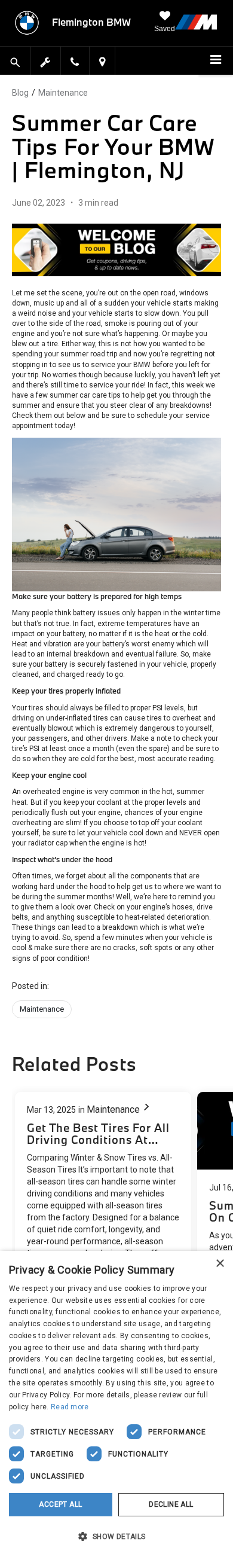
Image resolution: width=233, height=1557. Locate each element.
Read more (70, 1407)
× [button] (219, 1263)
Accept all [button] (60, 1504)
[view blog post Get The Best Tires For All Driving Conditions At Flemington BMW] (103, 1195)
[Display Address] (102, 63)
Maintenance (63, 92)
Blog (20, 92)
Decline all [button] (171, 1504)
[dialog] (116, 1404)
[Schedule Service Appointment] (46, 60)
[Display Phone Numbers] (74, 63)
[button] (116, 1536)
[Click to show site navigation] (215, 61)
